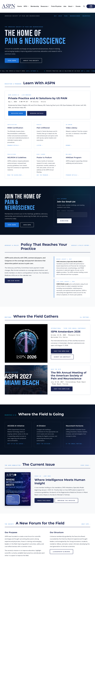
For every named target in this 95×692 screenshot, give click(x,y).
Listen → (40, 145)
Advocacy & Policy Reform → (80, 245)
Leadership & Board (61, 551)
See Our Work (14, 280)
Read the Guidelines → (15, 175)
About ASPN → (85, 524)
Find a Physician (56, 6)
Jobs (64, 6)
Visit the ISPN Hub (61, 351)
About (70, 6)
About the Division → (44, 443)
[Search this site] (84, 6)
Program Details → (13, 145)
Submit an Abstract (62, 357)
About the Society (31, 60)
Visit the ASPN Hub (62, 389)
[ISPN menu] (28, 6)
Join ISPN (27, 225)
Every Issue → (85, 465)
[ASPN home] (8, 6)
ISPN (25, 6)
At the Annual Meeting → (74, 443)
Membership (35, 6)
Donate (78, 6)
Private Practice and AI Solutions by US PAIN (58, 71)
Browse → (69, 145)
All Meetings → (85, 317)
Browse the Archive (66, 500)
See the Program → (43, 175)
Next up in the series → (16, 443)
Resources (44, 6)
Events (19, 6)
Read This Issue (44, 500)
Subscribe (64, 221)
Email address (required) (65, 210)
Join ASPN (12, 60)
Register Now (18, 114)
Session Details (36, 113)
